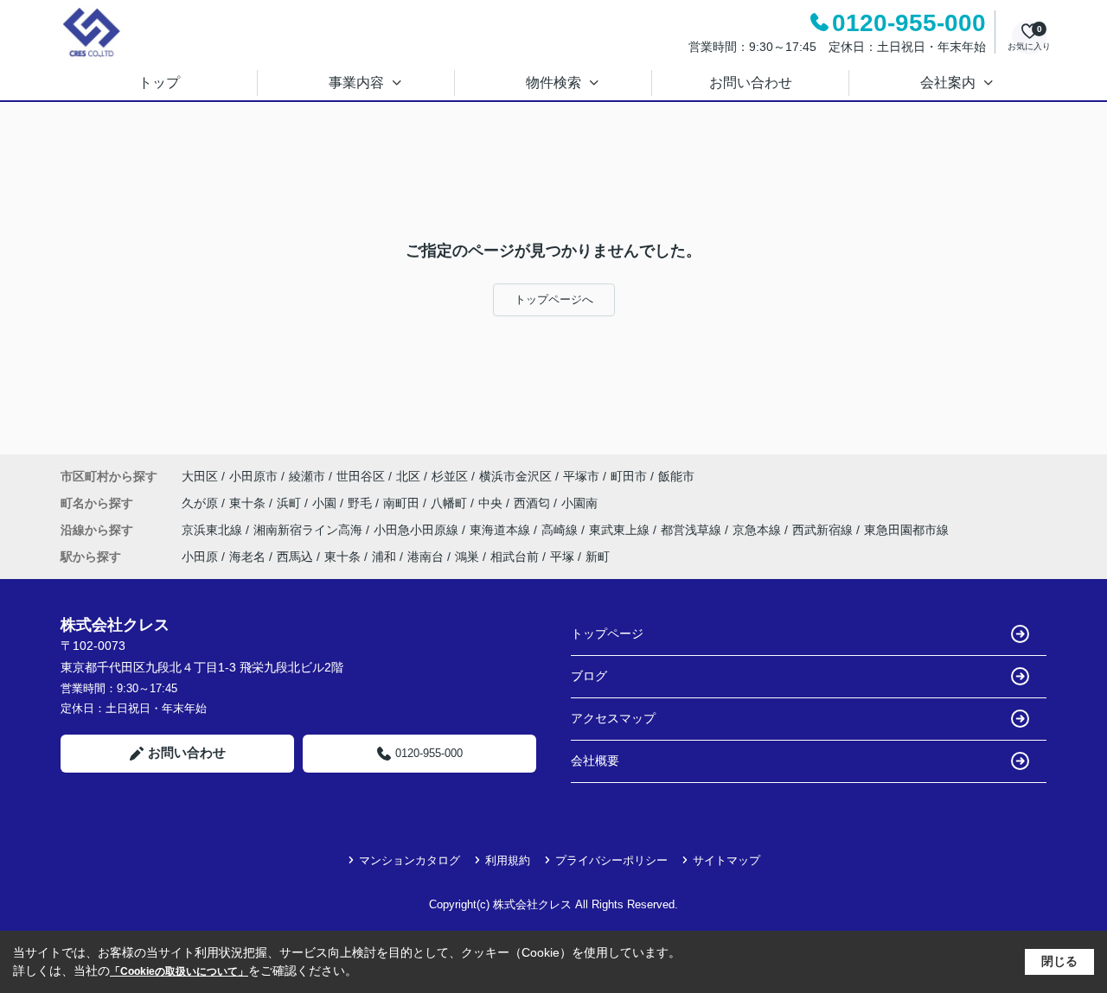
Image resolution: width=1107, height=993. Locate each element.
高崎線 (561, 530)
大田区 (200, 476)
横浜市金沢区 (515, 476)
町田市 (629, 476)
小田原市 (253, 476)
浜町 (290, 503)
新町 (597, 556)
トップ (159, 82)
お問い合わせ (750, 82)
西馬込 (295, 556)
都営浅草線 (693, 530)
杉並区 (450, 476)
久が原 (201, 503)
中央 (492, 503)
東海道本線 (502, 530)
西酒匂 (534, 503)
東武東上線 (621, 530)
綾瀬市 (307, 476)
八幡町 (450, 503)
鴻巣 (467, 556)
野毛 (361, 503)
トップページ (607, 633)
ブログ (589, 676)
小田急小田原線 (418, 530)
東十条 (249, 503)
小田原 (200, 556)
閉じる (1059, 961)
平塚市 (581, 476)
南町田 (403, 503)
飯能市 (676, 476)
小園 (326, 503)
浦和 (384, 556)
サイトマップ (726, 860)
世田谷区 (360, 476)
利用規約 (507, 860)
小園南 (579, 503)
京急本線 (758, 530)
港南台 (425, 556)
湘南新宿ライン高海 (309, 530)
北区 (408, 476)
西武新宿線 (824, 530)
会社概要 (595, 760)
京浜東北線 (214, 530)
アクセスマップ (613, 718)
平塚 (562, 556)
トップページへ (554, 299)
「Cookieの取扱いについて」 (179, 971)
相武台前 (514, 556)
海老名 (247, 556)
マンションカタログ (409, 860)
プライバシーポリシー (611, 860)
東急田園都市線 (906, 530)
